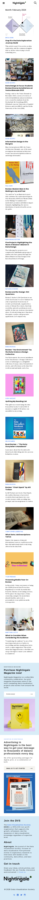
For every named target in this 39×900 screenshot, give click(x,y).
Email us (22, 872)
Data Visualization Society (19, 825)
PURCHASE (10, 694)
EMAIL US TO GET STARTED (15, 768)
